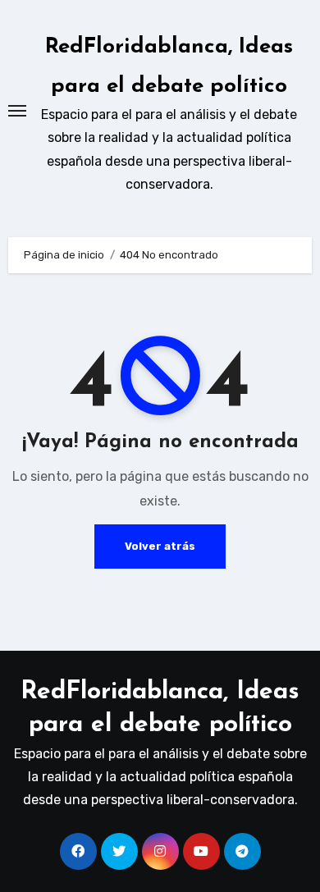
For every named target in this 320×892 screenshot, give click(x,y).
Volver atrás (160, 546)
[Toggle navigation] (17, 111)
